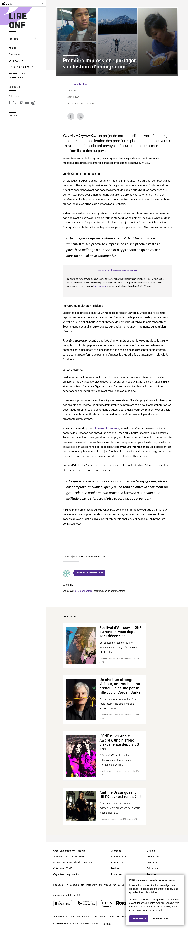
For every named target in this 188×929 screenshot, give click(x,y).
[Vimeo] (21, 103)
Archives (151, 874)
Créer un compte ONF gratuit (69, 850)
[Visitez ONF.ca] (19, 3)
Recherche (15, 39)
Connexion (14, 87)
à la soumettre (99, 286)
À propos (116, 850)
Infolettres (116, 874)
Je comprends (138, 919)
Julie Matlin (80, 84)
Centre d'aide (118, 856)
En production (16, 61)
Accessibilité (60, 916)
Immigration (79, 556)
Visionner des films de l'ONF (68, 856)
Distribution (153, 862)
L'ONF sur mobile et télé (66, 895)
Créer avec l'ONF (62, 868)
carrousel (67, 556)
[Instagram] (33, 103)
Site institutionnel (80, 916)
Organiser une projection (66, 874)
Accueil (13, 48)
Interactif (71, 90)
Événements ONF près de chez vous (72, 862)
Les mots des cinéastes (21, 67)
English (13, 116)
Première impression (95, 556)
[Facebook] (9, 103)
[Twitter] (14, 103)
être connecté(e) (84, 591)
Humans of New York (106, 428)
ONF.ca (151, 850)
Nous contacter (119, 862)
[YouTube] (27, 103)
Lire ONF (18, 21)
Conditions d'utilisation (106, 916)
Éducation (14, 54)
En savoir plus (160, 919)
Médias (115, 868)
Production (153, 856)
